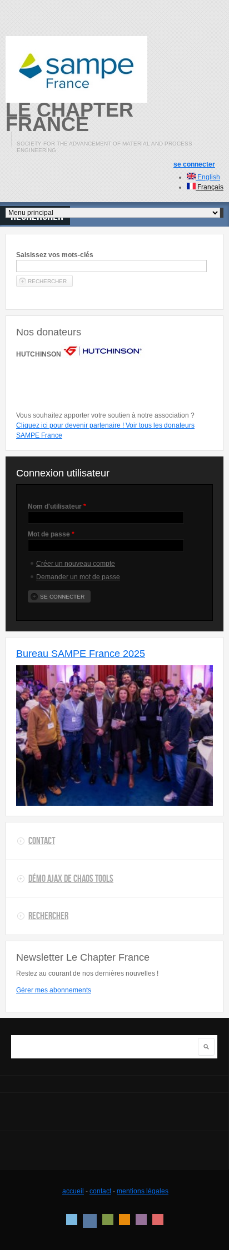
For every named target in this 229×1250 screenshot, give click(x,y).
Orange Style (124, 1219)
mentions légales (142, 1191)
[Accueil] (76, 69)
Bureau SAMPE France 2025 (80, 653)
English (208, 177)
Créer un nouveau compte (75, 564)
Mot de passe (51, 534)
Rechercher (48, 915)
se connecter (194, 164)
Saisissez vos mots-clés (54, 255)
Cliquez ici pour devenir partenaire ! (71, 425)
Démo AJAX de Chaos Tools (70, 878)
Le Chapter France (69, 116)
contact (100, 1191)
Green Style (107, 1219)
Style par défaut (71, 1219)
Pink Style (141, 1219)
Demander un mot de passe (78, 577)
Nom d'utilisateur (57, 506)
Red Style (157, 1219)
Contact (41, 840)
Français (209, 187)
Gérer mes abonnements (53, 990)
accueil (73, 1191)
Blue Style (90, 1221)
